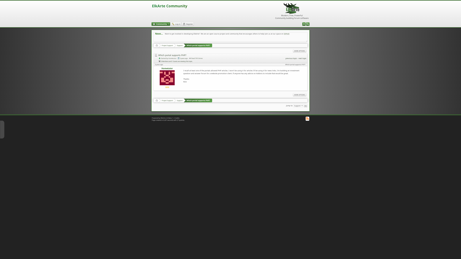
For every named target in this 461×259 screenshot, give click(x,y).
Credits (176, 118)
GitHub (286, 34)
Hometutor (167, 68)
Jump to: (289, 105)
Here (193, 39)
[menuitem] (307, 24)
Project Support (167, 45)
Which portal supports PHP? (198, 45)
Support (180, 45)
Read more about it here (165, 39)
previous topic (291, 58)
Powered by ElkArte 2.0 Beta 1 (162, 118)
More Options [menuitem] (299, 51)
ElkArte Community (169, 5)
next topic (302, 58)
